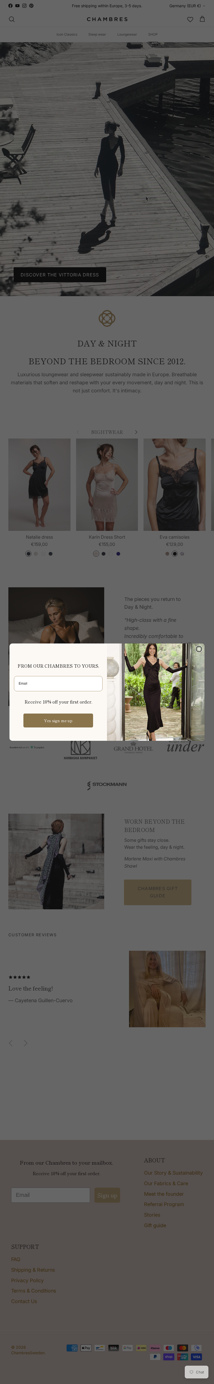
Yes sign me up (58, 720)
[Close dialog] (199, 649)
